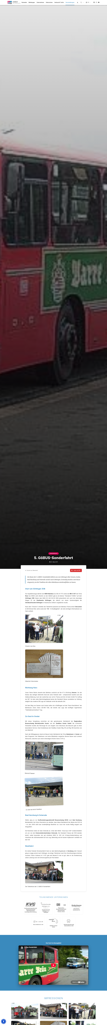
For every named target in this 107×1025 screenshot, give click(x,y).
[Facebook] (94, 2)
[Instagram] (96, 2)
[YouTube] (98, 2)
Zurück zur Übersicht (32, 570)
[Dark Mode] (77, 2)
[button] (3, 1021)
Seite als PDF (77, 570)
